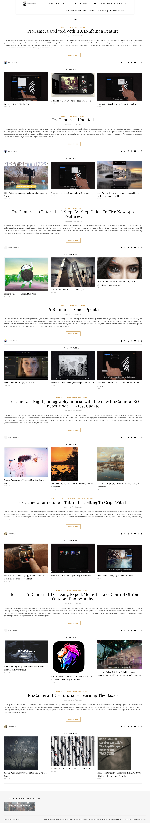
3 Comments (77, 411)
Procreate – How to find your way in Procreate (71, 575)
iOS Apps (64, 27)
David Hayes (12, 534)
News (50, 4)
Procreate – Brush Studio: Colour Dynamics (116, 104)
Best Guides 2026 (64, 4)
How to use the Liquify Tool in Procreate (115, 575)
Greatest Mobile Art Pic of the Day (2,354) (68, 289)
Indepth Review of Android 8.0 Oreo (20, 294)
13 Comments (77, 507)
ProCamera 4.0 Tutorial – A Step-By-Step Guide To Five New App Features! (73, 214)
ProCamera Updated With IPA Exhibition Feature (73, 31)
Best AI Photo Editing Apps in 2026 (19, 382)
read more (73, 55)
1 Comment (77, 124)
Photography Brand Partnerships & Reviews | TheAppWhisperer (95, 11)
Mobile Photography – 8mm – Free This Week (71, 101)
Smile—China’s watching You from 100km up (70, 768)
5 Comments (77, 221)
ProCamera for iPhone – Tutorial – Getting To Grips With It (73, 502)
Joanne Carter (13, 62)
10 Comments (77, 603)
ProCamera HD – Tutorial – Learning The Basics (73, 695)
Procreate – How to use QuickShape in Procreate (72, 382)
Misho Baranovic (13, 248)
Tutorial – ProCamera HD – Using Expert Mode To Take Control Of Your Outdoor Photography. (73, 596)
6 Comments (77, 700)
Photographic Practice (85, 4)
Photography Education (110, 4)
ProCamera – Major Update (73, 309)
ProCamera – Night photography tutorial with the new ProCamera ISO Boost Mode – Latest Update (73, 403)
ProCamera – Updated (73, 119)
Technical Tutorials (81, 398)
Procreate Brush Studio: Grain (17, 104)
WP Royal (17, 819)
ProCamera (80, 27)
